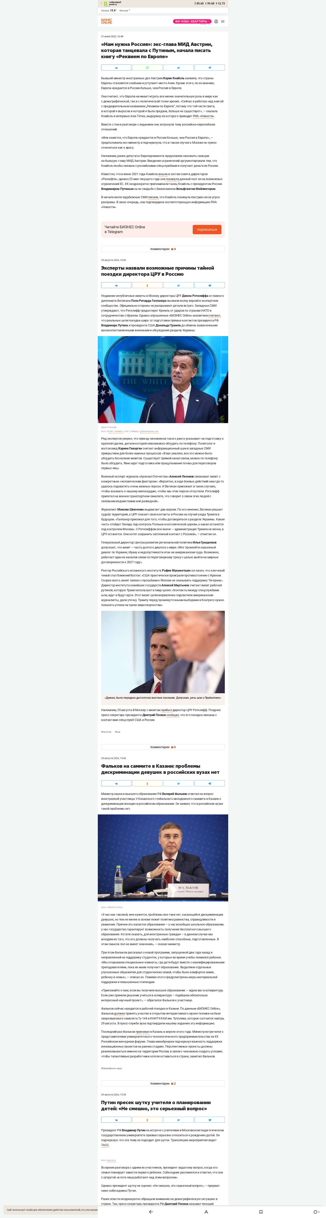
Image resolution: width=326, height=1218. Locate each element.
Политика (106, 732)
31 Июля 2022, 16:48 (112, 36)
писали (153, 197)
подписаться (207, 229)
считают (214, 315)
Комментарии (163, 249)
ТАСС (105, 1145)
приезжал (143, 1031)
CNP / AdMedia (116, 431)
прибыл (166, 710)
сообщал (173, 715)
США (117, 732)
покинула (172, 179)
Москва (124, 10)
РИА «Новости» (203, 116)
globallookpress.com (149, 431)
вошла (163, 174)
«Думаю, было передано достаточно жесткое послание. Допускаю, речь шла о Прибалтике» (163, 697)
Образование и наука (111, 1068)
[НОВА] (191, 21)
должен (119, 1013)
